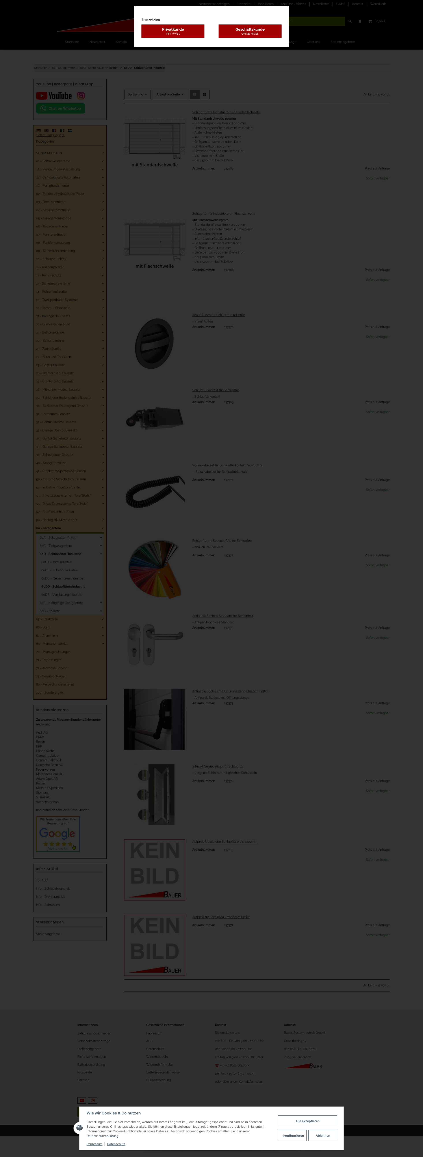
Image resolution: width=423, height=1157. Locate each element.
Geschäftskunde (250, 31)
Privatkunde (173, 31)
